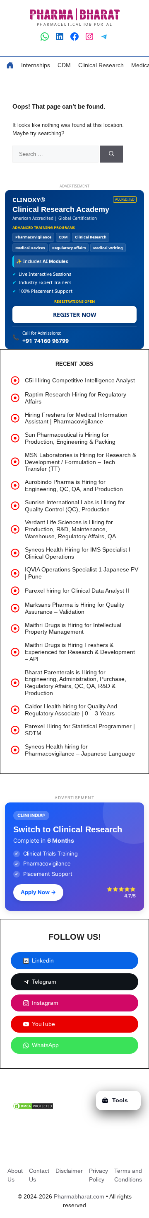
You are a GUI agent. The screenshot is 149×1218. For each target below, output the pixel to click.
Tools (120, 1100)
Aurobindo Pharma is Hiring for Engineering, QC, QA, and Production (74, 485)
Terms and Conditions (128, 1175)
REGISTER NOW (74, 314)
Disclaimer (69, 1170)
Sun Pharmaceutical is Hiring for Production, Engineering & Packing (70, 438)
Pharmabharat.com (79, 1196)
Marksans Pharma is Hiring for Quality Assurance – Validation (74, 608)
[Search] (111, 154)
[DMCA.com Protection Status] (33, 1108)
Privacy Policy (98, 1175)
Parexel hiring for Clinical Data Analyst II (77, 590)
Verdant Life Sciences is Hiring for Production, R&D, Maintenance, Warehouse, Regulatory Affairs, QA (70, 529)
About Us (15, 1175)
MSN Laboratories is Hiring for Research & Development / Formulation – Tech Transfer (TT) (80, 462)
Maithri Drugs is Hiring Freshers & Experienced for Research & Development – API (80, 652)
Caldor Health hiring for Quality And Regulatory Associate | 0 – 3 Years (71, 710)
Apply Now (38, 892)
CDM (64, 65)
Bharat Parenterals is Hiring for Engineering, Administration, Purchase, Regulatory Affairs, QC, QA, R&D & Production (75, 682)
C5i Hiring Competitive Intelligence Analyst (80, 380)
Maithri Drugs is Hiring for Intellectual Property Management (73, 628)
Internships (35, 65)
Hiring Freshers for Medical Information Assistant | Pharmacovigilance (76, 418)
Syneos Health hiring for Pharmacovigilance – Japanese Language (80, 750)
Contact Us (39, 1175)
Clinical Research (101, 65)
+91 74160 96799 (45, 341)
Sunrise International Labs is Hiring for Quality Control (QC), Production (75, 506)
